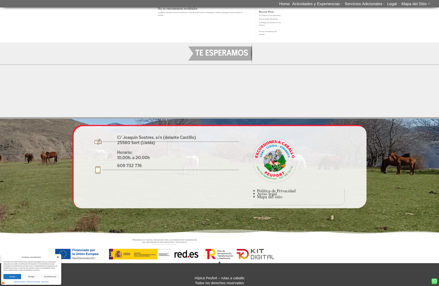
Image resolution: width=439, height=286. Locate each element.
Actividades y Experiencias (316, 4)
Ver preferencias (50, 277)
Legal (392, 4)
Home (284, 4)
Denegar (31, 277)
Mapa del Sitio (414, 4)
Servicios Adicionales (363, 4)
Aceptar (12, 277)
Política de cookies (19, 281)
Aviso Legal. (45, 281)
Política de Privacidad (33, 281)
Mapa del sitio (269, 196)
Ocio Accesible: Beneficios (268, 19)
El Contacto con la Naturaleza (269, 15)
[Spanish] (3, 283)
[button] (58, 257)
